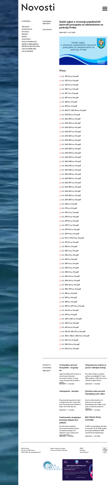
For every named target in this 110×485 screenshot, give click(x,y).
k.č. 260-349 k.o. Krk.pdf (71, 174)
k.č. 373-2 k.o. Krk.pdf (70, 242)
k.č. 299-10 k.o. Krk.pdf (70, 229)
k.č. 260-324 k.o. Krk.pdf (71, 144)
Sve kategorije (27, 51)
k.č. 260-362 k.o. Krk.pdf (71, 195)
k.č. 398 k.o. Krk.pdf (69, 302)
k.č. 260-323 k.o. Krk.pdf (71, 140)
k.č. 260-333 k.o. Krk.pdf (71, 153)
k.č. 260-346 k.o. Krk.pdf (71, 165)
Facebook (82, 450)
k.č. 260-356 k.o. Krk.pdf (71, 178)
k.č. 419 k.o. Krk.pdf (69, 314)
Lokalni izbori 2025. (29, 49)
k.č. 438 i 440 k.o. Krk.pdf (72, 319)
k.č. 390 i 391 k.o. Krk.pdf (71, 289)
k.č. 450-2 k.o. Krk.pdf (70, 323)
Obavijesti (25, 27)
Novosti (38, 7)
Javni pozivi (26, 39)
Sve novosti (47, 30)
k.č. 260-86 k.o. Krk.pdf (71, 114)
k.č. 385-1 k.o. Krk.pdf (70, 263)
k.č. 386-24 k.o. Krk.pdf (71, 280)
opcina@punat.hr (36, 452)
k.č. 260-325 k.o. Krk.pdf (71, 148)
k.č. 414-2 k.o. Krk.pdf (70, 310)
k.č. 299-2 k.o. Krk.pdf (70, 216)
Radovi (24, 37)
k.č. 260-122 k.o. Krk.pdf (71, 123)
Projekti (25, 34)
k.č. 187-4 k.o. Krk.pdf (70, 97)
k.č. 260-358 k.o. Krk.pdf (71, 187)
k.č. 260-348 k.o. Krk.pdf (71, 170)
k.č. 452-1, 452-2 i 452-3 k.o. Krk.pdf (75, 336)
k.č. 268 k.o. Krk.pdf (69, 204)
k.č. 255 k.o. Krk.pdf (69, 106)
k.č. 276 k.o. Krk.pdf (69, 208)
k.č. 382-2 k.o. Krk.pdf (70, 255)
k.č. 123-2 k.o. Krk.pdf (70, 80)
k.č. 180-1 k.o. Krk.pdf (70, 89)
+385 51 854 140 (25, 452)
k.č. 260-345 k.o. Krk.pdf (71, 161)
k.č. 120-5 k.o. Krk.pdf (70, 76)
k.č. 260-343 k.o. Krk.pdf (71, 157)
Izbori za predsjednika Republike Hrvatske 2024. (31, 45)
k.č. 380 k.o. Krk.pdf (69, 246)
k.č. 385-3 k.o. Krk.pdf (70, 272)
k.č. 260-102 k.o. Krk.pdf (71, 119)
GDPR (81, 448)
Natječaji (25, 32)
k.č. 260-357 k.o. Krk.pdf (71, 182)
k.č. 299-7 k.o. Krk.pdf (70, 225)
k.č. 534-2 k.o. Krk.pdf (70, 348)
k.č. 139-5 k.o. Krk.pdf (70, 85)
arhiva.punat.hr (84, 452)
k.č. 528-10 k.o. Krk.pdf (70, 344)
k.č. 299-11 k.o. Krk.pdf (70, 234)
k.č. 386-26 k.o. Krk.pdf (71, 285)
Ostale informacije (29, 42)
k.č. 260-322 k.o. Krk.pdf (71, 136)
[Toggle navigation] (104, 8)
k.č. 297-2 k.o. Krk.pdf (70, 212)
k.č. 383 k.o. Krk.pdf (69, 259)
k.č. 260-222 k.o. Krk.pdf (71, 127)
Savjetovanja (27, 29)
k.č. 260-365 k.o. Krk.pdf (71, 199)
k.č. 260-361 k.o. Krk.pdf (71, 191)
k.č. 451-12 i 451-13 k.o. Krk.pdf (73, 331)
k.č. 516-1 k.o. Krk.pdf (70, 340)
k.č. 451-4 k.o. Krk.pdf (70, 327)
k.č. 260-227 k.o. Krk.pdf (71, 131)
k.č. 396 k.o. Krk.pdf (69, 293)
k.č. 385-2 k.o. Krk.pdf (70, 268)
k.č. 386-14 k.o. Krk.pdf (71, 276)
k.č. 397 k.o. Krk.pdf (69, 297)
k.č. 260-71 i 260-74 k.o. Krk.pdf (74, 110)
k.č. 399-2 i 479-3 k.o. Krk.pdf (73, 306)
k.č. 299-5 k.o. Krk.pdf (70, 221)
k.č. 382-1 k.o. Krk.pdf (70, 251)
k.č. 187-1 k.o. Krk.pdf (70, 93)
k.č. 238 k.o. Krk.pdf (69, 102)
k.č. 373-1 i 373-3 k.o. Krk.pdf (73, 238)
